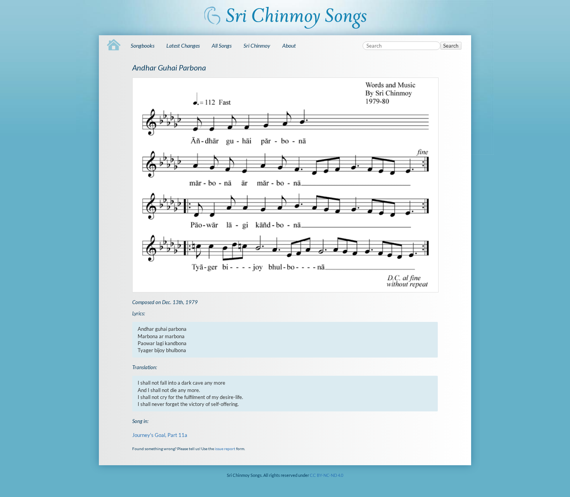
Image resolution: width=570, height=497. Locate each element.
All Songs (221, 45)
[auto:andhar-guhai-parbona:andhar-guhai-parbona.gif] (284, 184)
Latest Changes (183, 45)
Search (450, 46)
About (289, 45)
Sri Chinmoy (257, 45)
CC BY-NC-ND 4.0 (326, 475)
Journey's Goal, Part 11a (159, 435)
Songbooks (142, 45)
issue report (225, 448)
